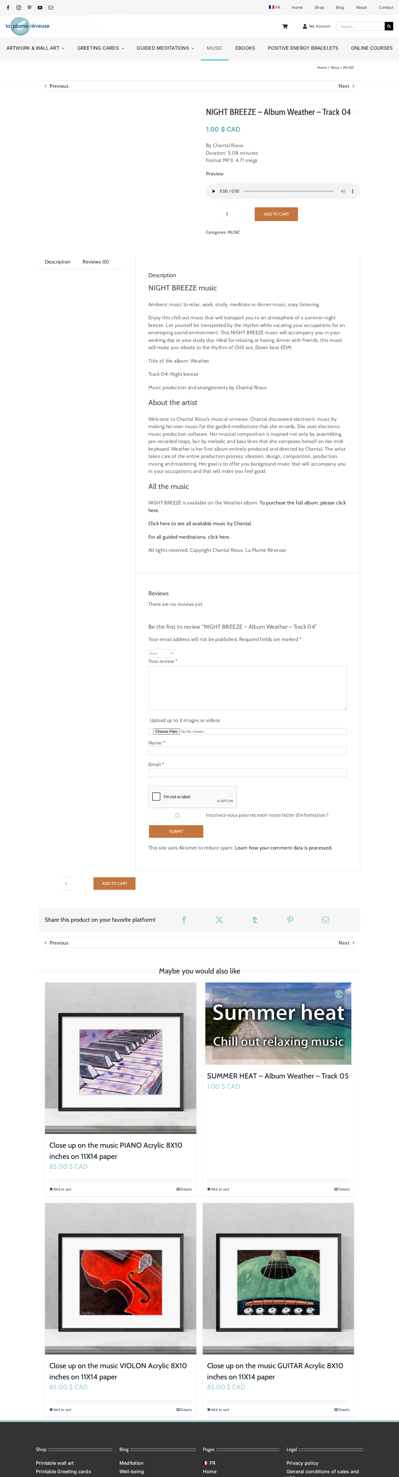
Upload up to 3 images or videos (185, 720)
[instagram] (18, 7)
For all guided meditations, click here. (189, 537)
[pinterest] (29, 7)
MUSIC (234, 232)
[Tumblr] (254, 920)
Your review (162, 661)
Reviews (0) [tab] (96, 262)
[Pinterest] (290, 920)
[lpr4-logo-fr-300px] (28, 19)
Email (156, 764)
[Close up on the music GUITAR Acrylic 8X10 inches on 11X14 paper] (278, 1278)
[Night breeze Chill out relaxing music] (116, 146)
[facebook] (8, 7)
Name (156, 743)
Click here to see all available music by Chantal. (200, 523)
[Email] (325, 920)
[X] (219, 920)
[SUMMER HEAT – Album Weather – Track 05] (278, 1024)
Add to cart (276, 214)
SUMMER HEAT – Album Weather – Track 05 (277, 1075)
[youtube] (40, 7)
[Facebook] (184, 920)
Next (344, 86)
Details (186, 1189)
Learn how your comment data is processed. (283, 848)
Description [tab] (57, 262)
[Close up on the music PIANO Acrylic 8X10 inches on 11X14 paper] (120, 1058)
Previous (59, 86)
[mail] (50, 7)
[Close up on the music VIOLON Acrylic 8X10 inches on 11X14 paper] (120, 1278)
